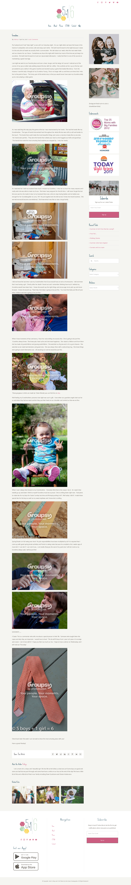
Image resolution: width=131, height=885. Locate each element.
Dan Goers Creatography (72, 881)
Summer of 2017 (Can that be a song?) (102, 229)
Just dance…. (23, 792)
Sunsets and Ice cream (97, 247)
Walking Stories (95, 238)
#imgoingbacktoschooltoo (72, 792)
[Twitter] (30, 839)
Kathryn (16, 39)
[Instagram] (24, 839)
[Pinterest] (27, 839)
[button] (79, 25)
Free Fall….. (93, 233)
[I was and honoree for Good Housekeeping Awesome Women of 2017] (104, 133)
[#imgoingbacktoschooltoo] (72, 795)
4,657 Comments (33, 39)
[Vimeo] (33, 839)
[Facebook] (21, 839)
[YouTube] (36, 839)
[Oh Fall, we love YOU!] (48, 795)
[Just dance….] (23, 795)
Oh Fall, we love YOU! (48, 792)
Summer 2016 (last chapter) (99, 243)
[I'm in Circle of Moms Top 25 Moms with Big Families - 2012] (104, 117)
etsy (58, 393)
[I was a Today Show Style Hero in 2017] (104, 156)
